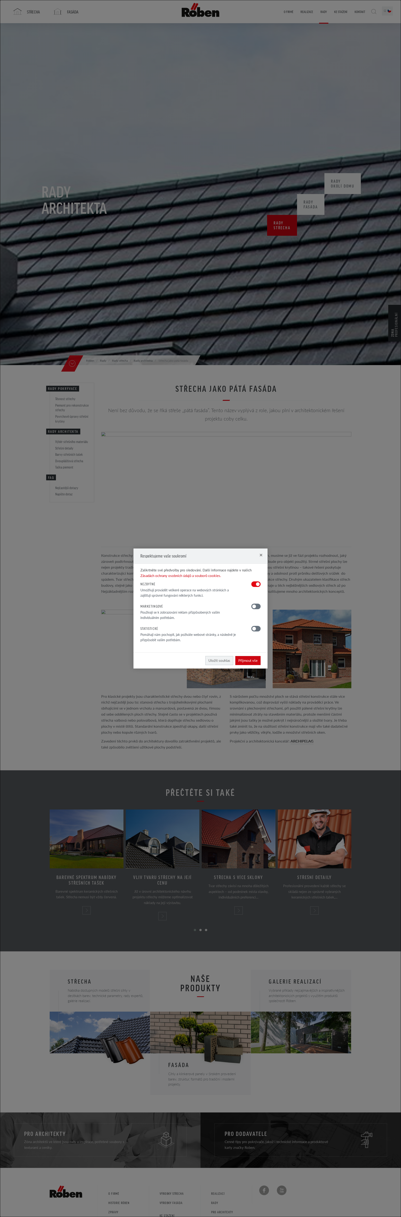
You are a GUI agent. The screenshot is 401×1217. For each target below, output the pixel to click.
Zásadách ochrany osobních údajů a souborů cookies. (180, 575)
